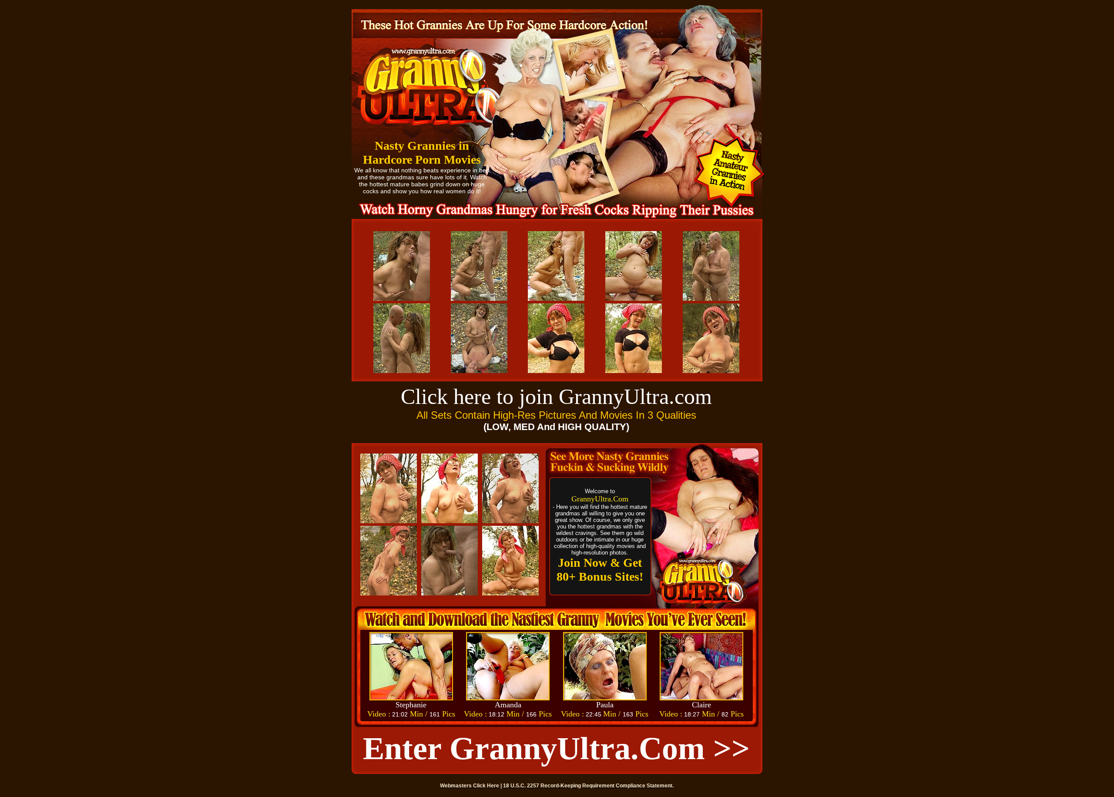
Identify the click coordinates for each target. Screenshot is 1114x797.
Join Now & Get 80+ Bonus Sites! (600, 569)
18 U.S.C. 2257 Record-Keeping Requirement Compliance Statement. (588, 786)
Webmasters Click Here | (471, 786)
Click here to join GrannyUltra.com (556, 396)
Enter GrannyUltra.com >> (556, 748)
